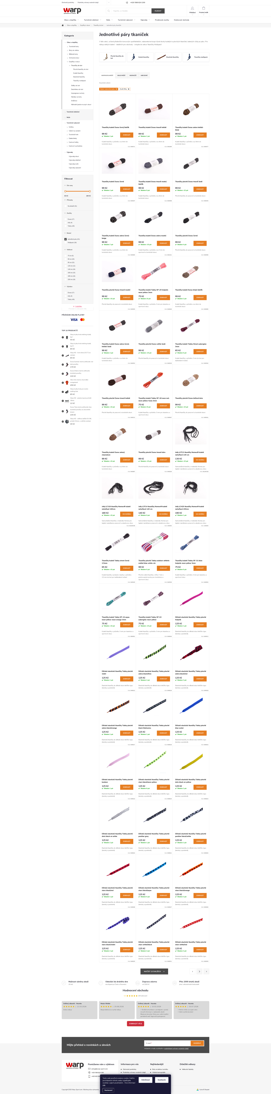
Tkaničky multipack (79, 81)
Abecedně (144, 75)
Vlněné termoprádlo (158, 1072)
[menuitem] (72, 20)
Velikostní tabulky (187, 1069)
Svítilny (71, 127)
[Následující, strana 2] (199, 971)
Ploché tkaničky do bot (80, 69)
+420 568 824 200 (97, 1073)
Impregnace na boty (77, 93)
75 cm (70, 256)
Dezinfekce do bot (77, 89)
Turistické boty (74, 47)
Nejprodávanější (107, 75)
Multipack (72, 243)
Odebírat (197, 1043)
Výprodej (70, 152)
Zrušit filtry (78, 306)
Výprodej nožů (73, 164)
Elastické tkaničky (79, 77)
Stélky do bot (75, 86)
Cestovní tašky (73, 142)
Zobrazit (126, 135)
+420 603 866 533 (97, 1076)
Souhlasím (162, 1080)
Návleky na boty (76, 97)
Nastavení (108, 1090)
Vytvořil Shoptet (204, 1090)
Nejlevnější (121, 75)
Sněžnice (74, 101)
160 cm (71, 273)
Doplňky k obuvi (74, 62)
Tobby (71, 226)
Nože (68, 117)
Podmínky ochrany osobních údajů (88, 3)
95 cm (71, 263)
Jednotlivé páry (73, 239)
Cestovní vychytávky (75, 146)
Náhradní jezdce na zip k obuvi (81, 105)
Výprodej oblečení (75, 160)
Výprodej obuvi (74, 156)
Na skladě (72, 206)
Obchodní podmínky (68, 3)
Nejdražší (133, 75)
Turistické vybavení (73, 123)
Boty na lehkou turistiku (160, 1069)
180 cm (71, 276)
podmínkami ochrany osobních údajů (176, 1049)
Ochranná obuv (74, 58)
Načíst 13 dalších (152, 971)
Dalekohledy (73, 138)
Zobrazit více (135, 1024)
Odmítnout (145, 1080)
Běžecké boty (73, 54)
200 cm (71, 279)
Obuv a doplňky (72, 42)
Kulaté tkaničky (78, 73)
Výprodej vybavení (75, 168)
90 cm (71, 259)
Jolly (70, 223)
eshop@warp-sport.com (99, 1069)
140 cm (71, 269)
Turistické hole (73, 135)
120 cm (71, 266)
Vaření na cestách (74, 131)
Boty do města (74, 50)
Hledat (158, 11)
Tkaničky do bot (76, 65)
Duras (71, 219)
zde (104, 1085)
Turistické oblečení (73, 112)
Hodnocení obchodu (135, 990)
